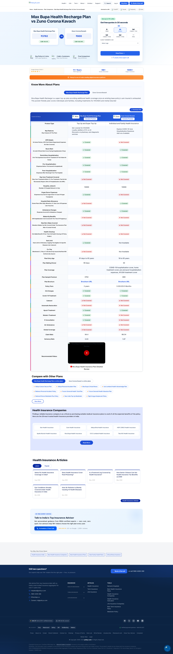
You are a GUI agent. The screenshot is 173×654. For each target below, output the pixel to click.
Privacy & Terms (80, 633)
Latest (37, 466)
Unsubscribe (107, 633)
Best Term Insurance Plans (114, 607)
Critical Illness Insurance (114, 554)
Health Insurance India (38, 554)
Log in (116, 3)
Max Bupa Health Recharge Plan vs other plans (48, 381)
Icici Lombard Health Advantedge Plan (115, 386)
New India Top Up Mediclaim (73, 396)
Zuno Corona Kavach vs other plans (80, 381)
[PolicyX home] (36, 3)
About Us (38, 633)
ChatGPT (116, 9)
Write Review (98, 633)
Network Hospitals (113, 586)
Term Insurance (93, 589)
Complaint (140, 633)
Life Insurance (92, 592)
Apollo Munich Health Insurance (47, 433)
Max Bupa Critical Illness (89, 386)
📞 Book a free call (119, 571)
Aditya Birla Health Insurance (100, 427)
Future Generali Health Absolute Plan (100, 391)
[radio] (107, 29)
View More (37, 401)
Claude (124, 9)
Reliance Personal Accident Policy (45, 391)
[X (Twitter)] (129, 621)
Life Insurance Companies (115, 604)
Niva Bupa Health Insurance (73, 433)
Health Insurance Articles (130, 500)
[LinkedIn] (142, 621)
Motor (82, 3)
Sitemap (70, 633)
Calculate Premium (90, 119)
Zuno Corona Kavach (100, 92)
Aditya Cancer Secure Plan (43, 386)
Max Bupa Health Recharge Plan (77, 92)
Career (45, 633)
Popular (47, 466)
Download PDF (137, 109)
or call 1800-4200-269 (136, 571)
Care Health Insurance (73, 427)
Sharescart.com (117, 633)
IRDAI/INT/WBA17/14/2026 (64, 644)
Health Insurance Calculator (112, 600)
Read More (86, 442)
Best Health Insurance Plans (78, 554)
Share (141, 9)
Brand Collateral (53, 633)
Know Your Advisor (129, 633)
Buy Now (124, 3)
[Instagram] (133, 621)
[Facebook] (125, 621)
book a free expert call (122, 57)
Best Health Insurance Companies (57, 554)
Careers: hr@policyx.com (39, 600)
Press (32, 633)
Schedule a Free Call (46, 528)
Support (98, 3)
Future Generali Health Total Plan (72, 391)
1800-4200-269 (36, 594)
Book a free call (138, 3)
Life (70, 3)
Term (76, 3)
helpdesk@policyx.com (38, 590)
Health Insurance (93, 586)
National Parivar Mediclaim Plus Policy (46, 396)
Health (64, 3)
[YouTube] (138, 621)
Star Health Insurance (46, 427)
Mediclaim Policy (112, 611)
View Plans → (120, 53)
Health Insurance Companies (112, 595)
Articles (90, 3)
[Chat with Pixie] (167, 648)
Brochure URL (86, 282)
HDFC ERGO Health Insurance (126, 427)
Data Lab (89, 633)
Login (91, 637)
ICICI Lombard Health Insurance (100, 433)
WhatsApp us (35, 597)
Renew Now (84, 637)
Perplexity (133, 9)
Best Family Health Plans (96, 554)
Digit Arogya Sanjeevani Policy (97, 396)
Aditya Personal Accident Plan (67, 386)
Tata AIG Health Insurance (126, 433)
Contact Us (63, 633)
